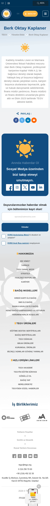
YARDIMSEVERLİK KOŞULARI (25, 315)
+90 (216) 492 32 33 (25, 473)
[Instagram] (20, 456)
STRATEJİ (25, 274)
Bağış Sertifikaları (25, 335)
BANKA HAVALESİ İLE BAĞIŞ (25, 306)
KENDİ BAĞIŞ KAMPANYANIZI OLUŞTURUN (25, 310)
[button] (16, 120)
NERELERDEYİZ (25, 384)
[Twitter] (25, 456)
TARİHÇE (25, 265)
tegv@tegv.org (25, 465)
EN (18, 14)
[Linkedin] (36, 456)
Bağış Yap (32, 14)
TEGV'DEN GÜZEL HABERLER (25, 388)
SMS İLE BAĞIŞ (25, 302)
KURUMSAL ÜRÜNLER (25, 347)
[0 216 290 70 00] (9, 3)
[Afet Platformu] (8, 417)
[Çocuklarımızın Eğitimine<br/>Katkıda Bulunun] (33, 497)
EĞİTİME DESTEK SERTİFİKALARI (25, 331)
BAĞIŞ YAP (25, 380)
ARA (42, 3)
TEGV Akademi (25, 368)
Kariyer (25, 282)
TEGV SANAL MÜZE (25, 269)
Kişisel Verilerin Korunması (25, 448)
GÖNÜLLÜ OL (25, 376)
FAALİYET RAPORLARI (25, 278)
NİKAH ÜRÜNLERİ (25, 343)
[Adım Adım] (41, 417)
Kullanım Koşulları (25, 432)
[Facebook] (14, 456)
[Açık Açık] (25, 417)
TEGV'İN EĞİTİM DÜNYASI (25, 372)
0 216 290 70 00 (25, 469)
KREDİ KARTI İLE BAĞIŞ (25, 298)
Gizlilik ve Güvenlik (25, 440)
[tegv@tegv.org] (4, 3)
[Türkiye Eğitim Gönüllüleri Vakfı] (6, 13)
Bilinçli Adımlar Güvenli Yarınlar (25, 351)
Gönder (25, 227)
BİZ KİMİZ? (25, 261)
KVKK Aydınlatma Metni (18, 235)
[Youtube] (30, 456)
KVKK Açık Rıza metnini (18, 243)
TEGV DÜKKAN (25, 339)
